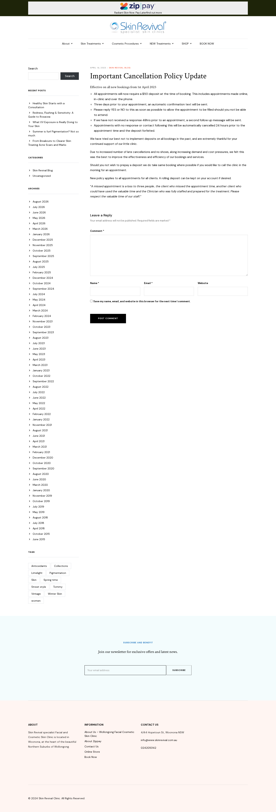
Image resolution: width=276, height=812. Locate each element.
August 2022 (40, 386)
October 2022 (41, 376)
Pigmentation (58, 573)
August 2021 (40, 430)
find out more (154, 12)
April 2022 (39, 408)
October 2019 (41, 501)
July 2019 (38, 506)
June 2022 (39, 397)
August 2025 (41, 261)
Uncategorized (42, 176)
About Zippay (92, 741)
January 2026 (41, 234)
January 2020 (41, 490)
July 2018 (38, 523)
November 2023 (43, 321)
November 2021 (42, 425)
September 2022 (43, 381)
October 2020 (42, 463)
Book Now (90, 757)
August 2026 (41, 201)
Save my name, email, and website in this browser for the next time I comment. (141, 301)
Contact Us (91, 746)
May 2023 (39, 354)
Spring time (51, 580)
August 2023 (40, 337)
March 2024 (40, 310)
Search (33, 68)
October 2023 (41, 327)
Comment (97, 231)
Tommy (58, 586)
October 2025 (42, 250)
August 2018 (40, 517)
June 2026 (39, 212)
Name (94, 283)
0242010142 (148, 747)
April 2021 (38, 441)
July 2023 (39, 343)
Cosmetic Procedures (125, 43)
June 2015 (39, 539)
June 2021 (39, 435)
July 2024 (39, 294)
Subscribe (179, 670)
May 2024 (39, 299)
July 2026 (39, 207)
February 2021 (41, 452)
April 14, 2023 (98, 67)
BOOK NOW (207, 43)
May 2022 (39, 403)
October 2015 (41, 534)
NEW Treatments (160, 43)
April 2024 (39, 305)
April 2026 (39, 223)
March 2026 (40, 228)
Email (148, 283)
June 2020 (39, 479)
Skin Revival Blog (43, 170)
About (66, 43)
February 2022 (42, 414)
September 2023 (43, 332)
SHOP (185, 43)
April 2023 (39, 359)
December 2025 (43, 239)
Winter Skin (55, 593)
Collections (61, 566)
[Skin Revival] (138, 27)
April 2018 (39, 528)
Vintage (36, 593)
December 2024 (43, 277)
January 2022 (41, 419)
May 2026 (39, 218)
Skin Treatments (91, 43)
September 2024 (43, 288)
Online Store (92, 751)
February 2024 (42, 316)
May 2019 (38, 512)
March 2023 (40, 365)
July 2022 (39, 392)
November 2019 (42, 495)
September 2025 (43, 256)
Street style (38, 586)
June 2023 (39, 348)
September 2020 (43, 468)
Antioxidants (39, 566)
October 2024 (42, 283)
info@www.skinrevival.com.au (159, 740)
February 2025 (42, 272)
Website (203, 283)
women (36, 600)
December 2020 (43, 457)
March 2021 (40, 446)
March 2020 (40, 484)
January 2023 (41, 370)
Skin (33, 580)
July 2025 (39, 267)
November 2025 (43, 245)
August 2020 (41, 474)
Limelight (36, 573)
